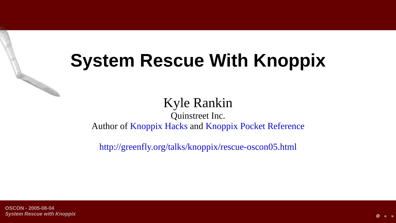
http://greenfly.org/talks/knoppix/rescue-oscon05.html (198, 147)
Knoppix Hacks (159, 126)
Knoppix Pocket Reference (255, 126)
